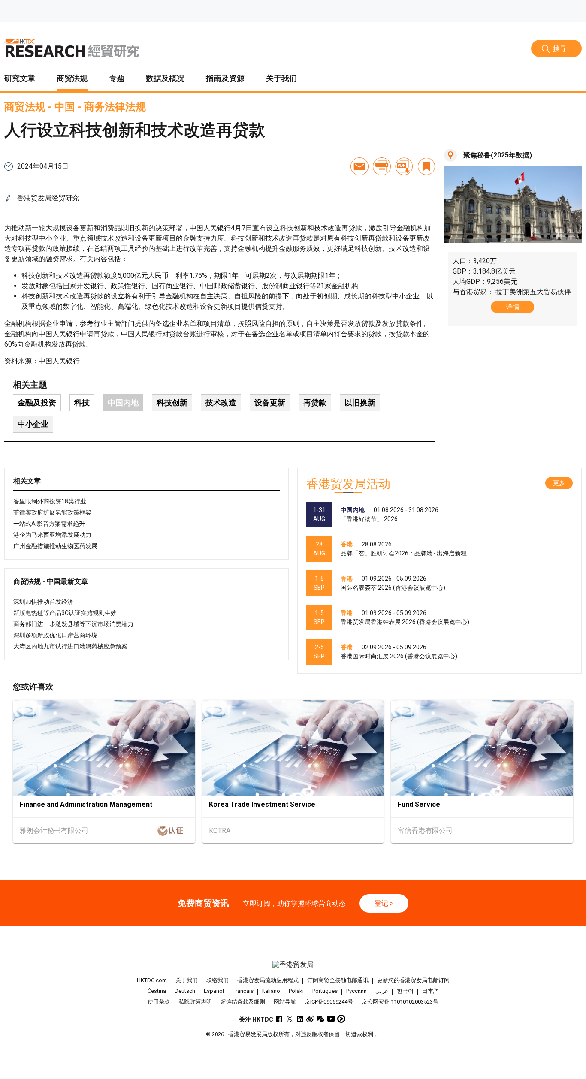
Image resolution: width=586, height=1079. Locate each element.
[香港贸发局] (293, 965)
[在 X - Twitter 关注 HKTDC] (290, 1019)
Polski (296, 991)
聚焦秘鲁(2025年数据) (497, 155)
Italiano (271, 991)
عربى (381, 991)
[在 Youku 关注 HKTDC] (341, 1019)
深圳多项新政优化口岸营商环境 (55, 635)
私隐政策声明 (195, 1001)
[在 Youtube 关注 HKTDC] (331, 1019)
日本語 (430, 991)
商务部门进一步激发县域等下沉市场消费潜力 (73, 624)
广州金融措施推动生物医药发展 (55, 546)
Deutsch (185, 991)
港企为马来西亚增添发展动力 (52, 534)
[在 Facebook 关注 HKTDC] (279, 1019)
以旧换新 (359, 402)
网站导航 (285, 1001)
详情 (513, 307)
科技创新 (172, 402)
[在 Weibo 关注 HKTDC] (310, 1019)
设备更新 (269, 402)
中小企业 (33, 423)
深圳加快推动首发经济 (43, 601)
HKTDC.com (152, 980)
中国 (64, 107)
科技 (82, 402)
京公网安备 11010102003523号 (400, 1001)
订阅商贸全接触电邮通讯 (338, 980)
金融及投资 (37, 402)
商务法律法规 (115, 107)
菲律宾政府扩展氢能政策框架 (52, 512)
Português (325, 991)
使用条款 (159, 1001)
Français (243, 991)
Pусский (356, 991)
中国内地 (123, 402)
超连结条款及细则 (243, 1001)
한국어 (405, 991)
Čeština (157, 991)
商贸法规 (24, 107)
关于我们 (186, 980)
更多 (559, 482)
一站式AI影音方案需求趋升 (49, 523)
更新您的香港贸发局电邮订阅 (413, 980)
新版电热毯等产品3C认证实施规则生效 (65, 612)
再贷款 (314, 402)
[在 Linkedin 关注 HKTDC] (300, 1019)
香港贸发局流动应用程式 (268, 980)
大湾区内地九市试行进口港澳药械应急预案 (70, 646)
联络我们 (217, 980)
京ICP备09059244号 (329, 1001)
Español (214, 991)
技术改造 (220, 402)
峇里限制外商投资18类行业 (49, 501)
